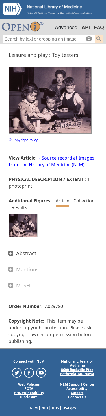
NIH (44, 408)
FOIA (29, 388)
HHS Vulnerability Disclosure (29, 394)
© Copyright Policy (23, 140)
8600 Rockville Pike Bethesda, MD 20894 (77, 371)
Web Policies (29, 384)
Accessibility (77, 388)
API (85, 27)
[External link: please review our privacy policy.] (17, 372)
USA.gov (69, 408)
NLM (34, 408)
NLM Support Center (77, 384)
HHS (55, 408)
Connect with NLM (28, 361)
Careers (77, 392)
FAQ (99, 27)
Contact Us (77, 397)
